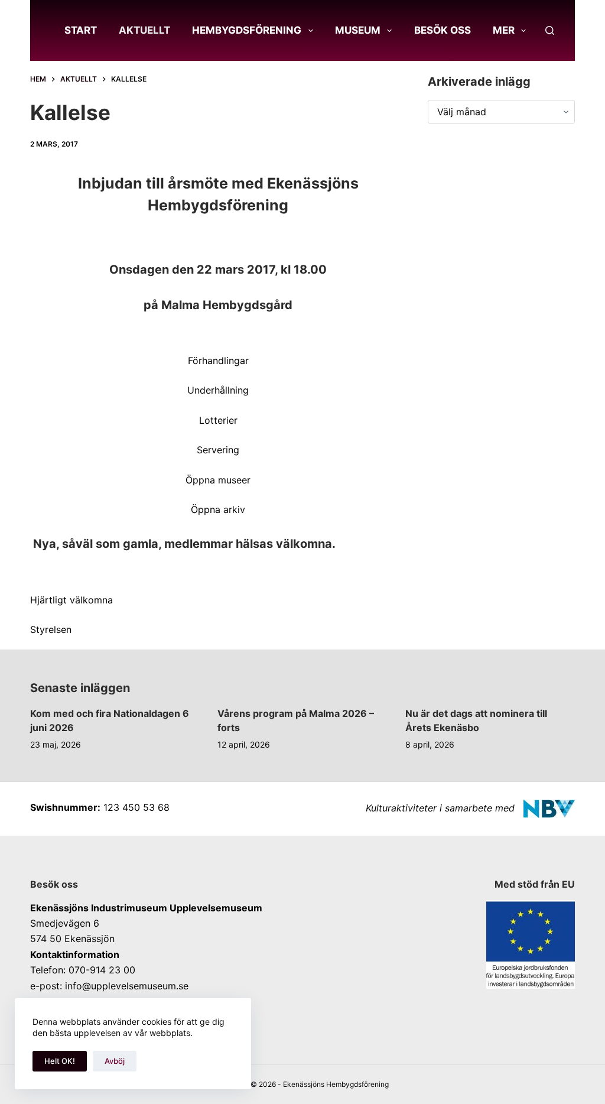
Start (80, 30)
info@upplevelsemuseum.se (126, 986)
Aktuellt (144, 30)
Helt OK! (59, 1061)
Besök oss (442, 30)
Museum (357, 30)
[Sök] (549, 30)
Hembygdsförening (246, 30)
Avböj (115, 1061)
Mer (504, 30)
